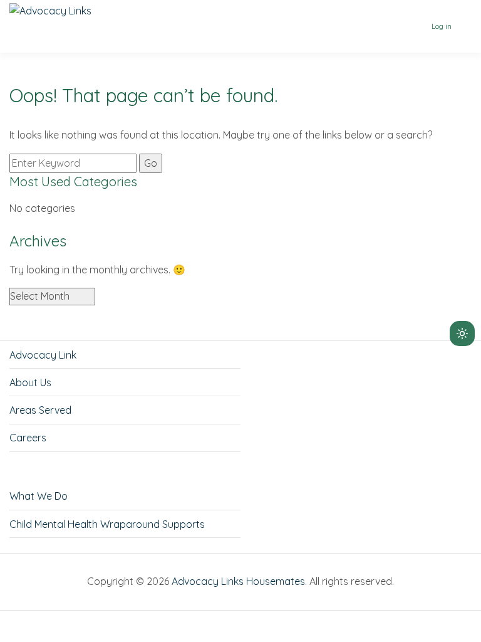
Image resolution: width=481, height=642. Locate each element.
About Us (30, 382)
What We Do (38, 496)
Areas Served (40, 410)
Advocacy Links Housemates (238, 581)
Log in (442, 26)
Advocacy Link (42, 355)
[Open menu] (463, 26)
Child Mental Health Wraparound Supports (107, 524)
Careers (27, 437)
